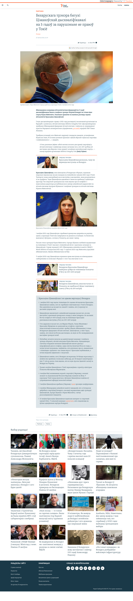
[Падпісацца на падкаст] (85, 568)
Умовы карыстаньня (45, 584)
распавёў (76, 128)
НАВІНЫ (126, 5)
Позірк (38, 34)
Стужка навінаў (16, 567)
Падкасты (14, 571)
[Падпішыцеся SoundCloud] (89, 568)
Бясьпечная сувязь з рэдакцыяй (49, 578)
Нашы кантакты (44, 581)
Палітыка (39, 11)
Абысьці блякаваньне (45, 571)
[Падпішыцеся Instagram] (94, 568)
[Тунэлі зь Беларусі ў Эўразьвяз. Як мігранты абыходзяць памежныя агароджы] (109, 472)
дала (73, 384)
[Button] (82, 43)
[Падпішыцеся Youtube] (81, 568)
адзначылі (70, 401)
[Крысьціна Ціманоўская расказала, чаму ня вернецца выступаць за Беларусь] (47, 162)
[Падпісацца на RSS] (102, 568)
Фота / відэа (14, 581)
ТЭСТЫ (120, 5)
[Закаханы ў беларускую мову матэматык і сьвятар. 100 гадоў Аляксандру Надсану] (81, 537)
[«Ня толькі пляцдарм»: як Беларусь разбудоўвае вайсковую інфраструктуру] (109, 537)
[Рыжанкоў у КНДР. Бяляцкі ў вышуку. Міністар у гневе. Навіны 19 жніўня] (24, 532)
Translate (129, 1)
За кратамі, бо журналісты (19, 584)
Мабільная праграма (45, 574)
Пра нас (41, 567)
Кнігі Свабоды (15, 574)
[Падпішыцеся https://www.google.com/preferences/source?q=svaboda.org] (68, 568)
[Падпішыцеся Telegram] (98, 568)
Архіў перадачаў (16, 578)
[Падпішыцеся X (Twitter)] (77, 568)
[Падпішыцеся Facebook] (72, 568)
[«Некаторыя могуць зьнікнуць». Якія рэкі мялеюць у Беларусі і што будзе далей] (24, 470)
